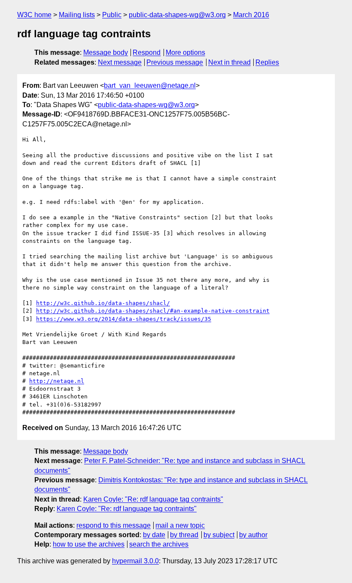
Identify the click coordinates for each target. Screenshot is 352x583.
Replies (267, 62)
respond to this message (113, 525)
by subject (218, 534)
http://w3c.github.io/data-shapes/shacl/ (103, 303)
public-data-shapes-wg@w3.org (177, 14)
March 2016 (251, 14)
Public (111, 14)
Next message (120, 62)
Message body (105, 52)
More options (185, 52)
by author (253, 534)
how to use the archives (88, 544)
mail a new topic (180, 525)
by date (154, 534)
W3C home (34, 14)
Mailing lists (77, 14)
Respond (147, 52)
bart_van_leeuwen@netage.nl (150, 85)
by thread (184, 534)
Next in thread (229, 62)
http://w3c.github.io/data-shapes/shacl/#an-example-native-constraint (153, 311)
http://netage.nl (56, 381)
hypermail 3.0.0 (135, 561)
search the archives (158, 544)
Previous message (174, 62)
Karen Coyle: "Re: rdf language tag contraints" (153, 499)
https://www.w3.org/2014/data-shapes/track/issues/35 (123, 319)
